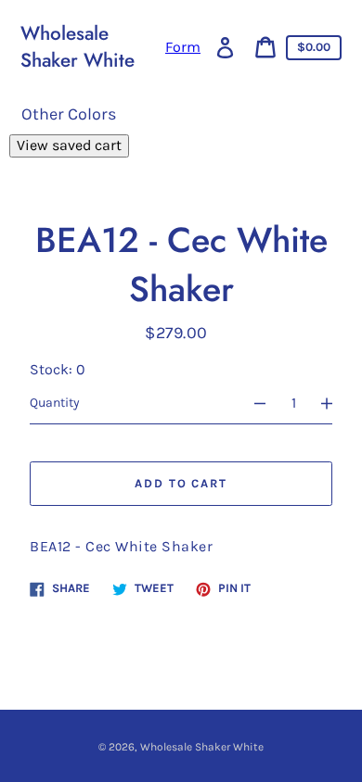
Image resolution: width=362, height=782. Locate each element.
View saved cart (69, 145)
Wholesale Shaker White (77, 47)
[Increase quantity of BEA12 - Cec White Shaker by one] (335, 403)
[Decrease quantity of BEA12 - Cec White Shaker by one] (251, 403)
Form (182, 47)
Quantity (55, 402)
